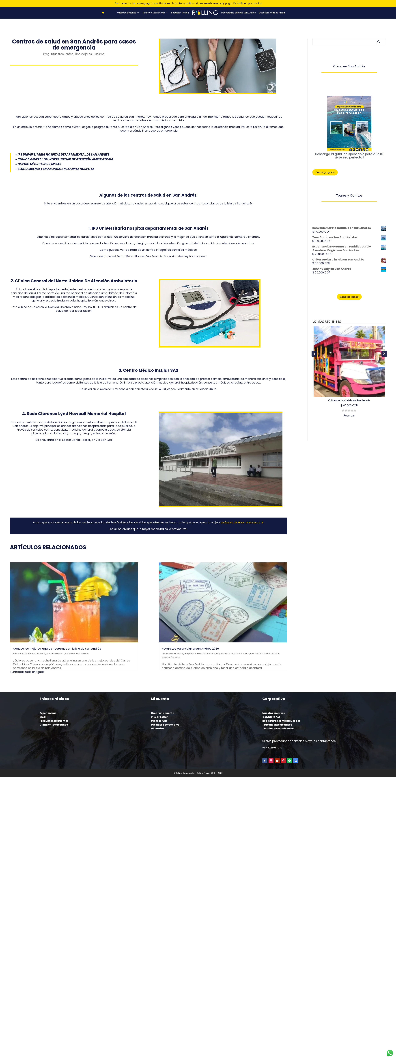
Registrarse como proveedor (281, 721)
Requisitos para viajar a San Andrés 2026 (190, 648)
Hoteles (211, 653)
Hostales (201, 653)
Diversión (40, 653)
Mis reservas (159, 721)
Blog (43, 717)
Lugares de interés (226, 653)
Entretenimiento (55, 653)
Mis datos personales (165, 724)
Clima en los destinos (54, 724)
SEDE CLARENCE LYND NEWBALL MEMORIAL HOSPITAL (56, 169)
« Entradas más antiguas (27, 672)
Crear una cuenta (162, 713)
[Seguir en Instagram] (271, 760)
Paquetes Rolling (180, 12)
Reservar (349, 415)
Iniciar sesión (159, 717)
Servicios (70, 653)
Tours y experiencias (154, 12)
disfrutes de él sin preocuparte (242, 522)
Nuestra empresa (273, 713)
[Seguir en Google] (295, 760)
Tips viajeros (83, 54)
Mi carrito (157, 728)
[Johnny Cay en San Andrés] (349, 361)
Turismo (99, 54)
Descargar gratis (325, 172)
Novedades (243, 653)
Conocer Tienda (349, 296)
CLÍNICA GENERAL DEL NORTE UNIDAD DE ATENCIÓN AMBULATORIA (65, 159)
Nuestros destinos (126, 12)
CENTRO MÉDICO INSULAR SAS (39, 164)
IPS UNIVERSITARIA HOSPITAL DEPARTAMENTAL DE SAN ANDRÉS (63, 154)
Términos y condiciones (278, 728)
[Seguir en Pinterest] (283, 760)
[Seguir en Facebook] (264, 760)
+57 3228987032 (272, 747)
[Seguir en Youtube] (277, 760)
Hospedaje (190, 653)
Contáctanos (271, 717)
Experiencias (48, 713)
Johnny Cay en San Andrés (349, 400)
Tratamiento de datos (277, 724)
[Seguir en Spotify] (289, 760)
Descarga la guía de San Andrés (238, 12)
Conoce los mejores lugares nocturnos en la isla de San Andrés (57, 648)
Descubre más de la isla (272, 12)
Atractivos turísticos (24, 653)
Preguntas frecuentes (58, 54)
